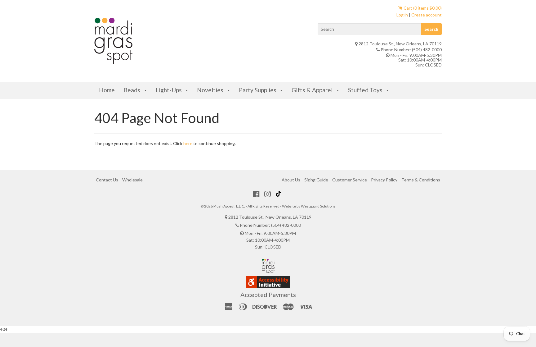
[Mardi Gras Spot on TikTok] (279, 194)
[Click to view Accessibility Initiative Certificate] (268, 286)
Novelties (211, 90)
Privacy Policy (384, 179)
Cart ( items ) (422, 8)
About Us (291, 179)
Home (107, 90)
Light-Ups (169, 90)
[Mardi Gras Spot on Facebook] (256, 194)
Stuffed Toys (366, 90)
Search (431, 29)
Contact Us (107, 179)
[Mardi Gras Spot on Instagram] (267, 194)
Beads (132, 90)
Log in (402, 14)
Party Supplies (258, 90)
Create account (426, 14)
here (187, 143)
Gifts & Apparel (313, 90)
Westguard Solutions (318, 206)
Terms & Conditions (420, 179)
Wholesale (132, 179)
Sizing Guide (316, 179)
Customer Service (349, 179)
